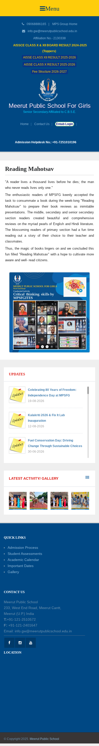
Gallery (13, 572)
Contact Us (42, 124)
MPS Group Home (64, 24)
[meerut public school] (49, 89)
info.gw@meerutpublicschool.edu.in (52, 31)
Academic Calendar (23, 560)
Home (24, 124)
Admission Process (23, 548)
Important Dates (21, 566)
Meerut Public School (44, 739)
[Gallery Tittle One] (18, 500)
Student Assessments (25, 554)
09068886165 (36, 24)
